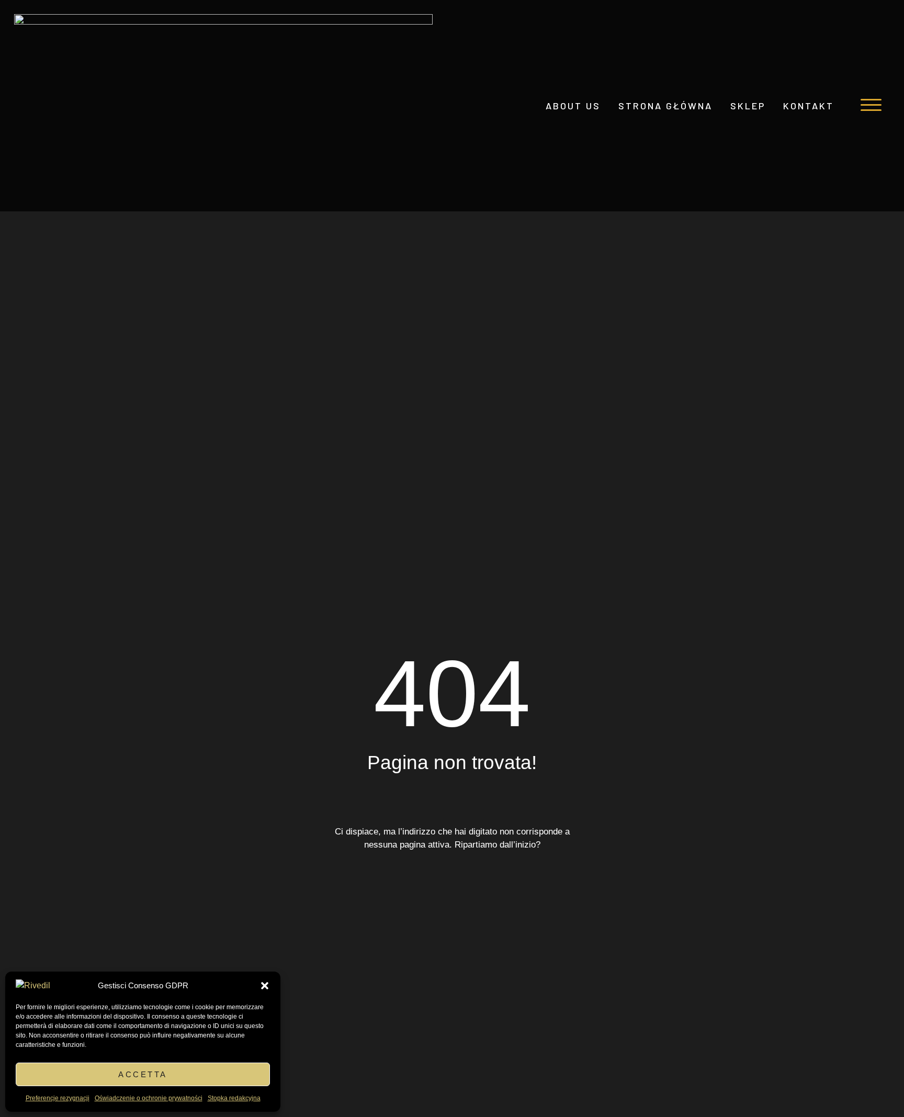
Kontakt (808, 105)
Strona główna (665, 105)
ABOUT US (573, 105)
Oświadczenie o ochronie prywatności (148, 1098)
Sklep (747, 105)
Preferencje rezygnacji (57, 1098)
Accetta (142, 1074)
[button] (264, 985)
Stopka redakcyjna (234, 1098)
